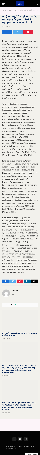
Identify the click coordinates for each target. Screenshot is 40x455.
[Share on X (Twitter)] (18, 32)
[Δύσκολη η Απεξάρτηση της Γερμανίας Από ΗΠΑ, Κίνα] (20, 320)
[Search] (36, 3)
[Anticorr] (20, 3)
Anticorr (15, 290)
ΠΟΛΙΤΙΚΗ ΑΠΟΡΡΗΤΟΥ (26, 446)
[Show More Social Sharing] (36, 32)
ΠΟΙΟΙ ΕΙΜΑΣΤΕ (11, 448)
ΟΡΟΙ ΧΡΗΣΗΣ (10, 446)
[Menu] (3, 3)
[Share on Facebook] (7, 32)
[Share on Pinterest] (28, 32)
